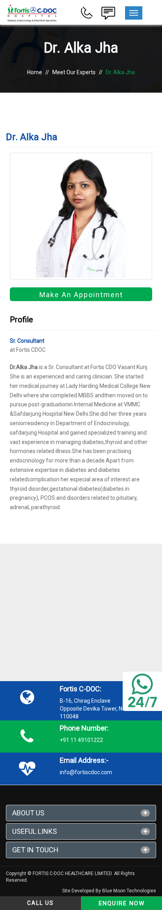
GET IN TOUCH (35, 850)
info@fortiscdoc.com (86, 772)
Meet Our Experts (74, 72)
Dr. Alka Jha (120, 72)
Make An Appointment (81, 295)
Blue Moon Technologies (129, 891)
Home (34, 72)
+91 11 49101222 (81, 740)
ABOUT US (28, 813)
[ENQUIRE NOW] (108, 12)
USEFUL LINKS (34, 831)
